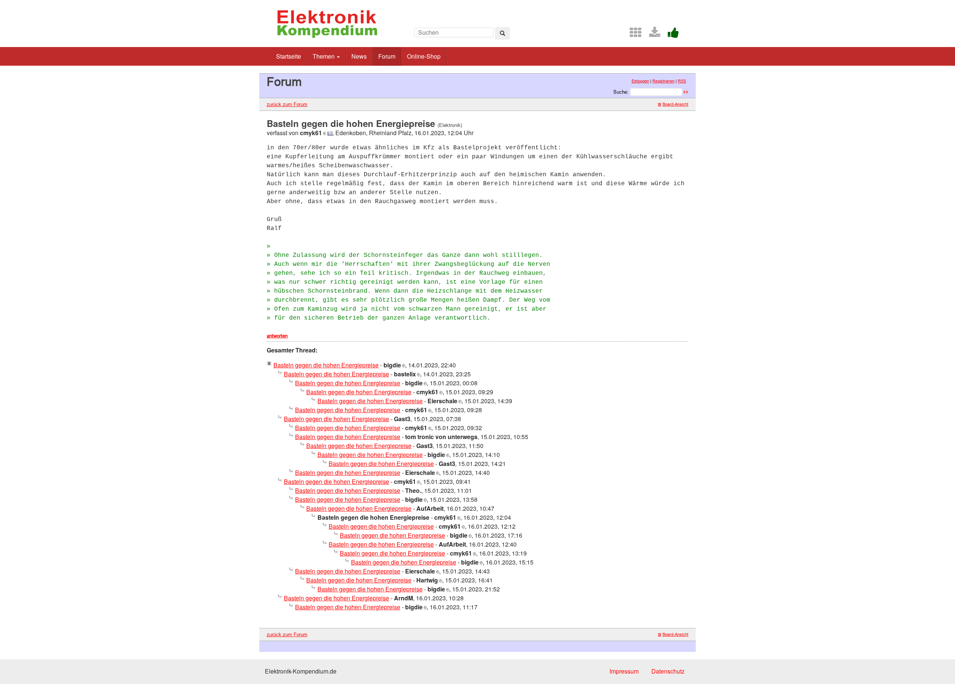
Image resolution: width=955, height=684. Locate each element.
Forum (386, 56)
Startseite (288, 56)
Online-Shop (424, 56)
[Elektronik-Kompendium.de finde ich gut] (670, 34)
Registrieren (663, 81)
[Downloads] (651, 34)
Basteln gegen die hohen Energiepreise (326, 365)
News (359, 56)
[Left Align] (502, 33)
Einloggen (640, 81)
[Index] (633, 34)
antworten (277, 336)
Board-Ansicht (675, 104)
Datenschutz (668, 671)
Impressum (624, 671)
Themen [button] (324, 56)
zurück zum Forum (287, 104)
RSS (682, 81)
